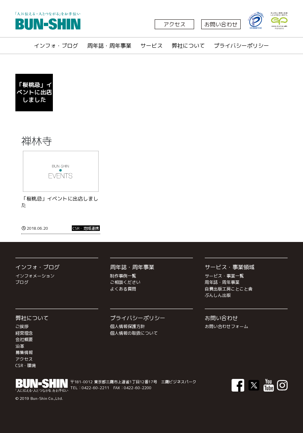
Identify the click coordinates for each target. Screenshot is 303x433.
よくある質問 (123, 289)
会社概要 (24, 339)
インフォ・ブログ (56, 45)
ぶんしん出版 (218, 295)
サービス (151, 45)
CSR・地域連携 (86, 228)
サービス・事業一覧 (224, 276)
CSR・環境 (25, 365)
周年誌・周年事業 (109, 45)
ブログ (21, 282)
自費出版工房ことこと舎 (228, 289)
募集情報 (24, 352)
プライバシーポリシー (241, 45)
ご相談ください (125, 282)
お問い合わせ (221, 24)
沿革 (19, 346)
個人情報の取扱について (134, 333)
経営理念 (24, 333)
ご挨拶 (21, 326)
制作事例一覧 (123, 276)
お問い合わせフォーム (226, 326)
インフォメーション (34, 276)
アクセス (174, 24)
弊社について (188, 45)
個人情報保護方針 (127, 326)
